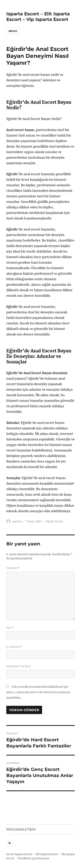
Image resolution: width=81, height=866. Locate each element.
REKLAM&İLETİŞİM (21, 829)
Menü (12, 31)
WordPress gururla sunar (33, 858)
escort (10, 854)
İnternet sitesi (18, 666)
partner (17, 521)
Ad (9, 627)
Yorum (13, 568)
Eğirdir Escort (54, 521)
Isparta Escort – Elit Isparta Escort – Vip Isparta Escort (38, 16)
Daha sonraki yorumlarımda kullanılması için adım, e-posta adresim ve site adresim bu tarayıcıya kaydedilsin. (38, 692)
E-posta (14, 647)
